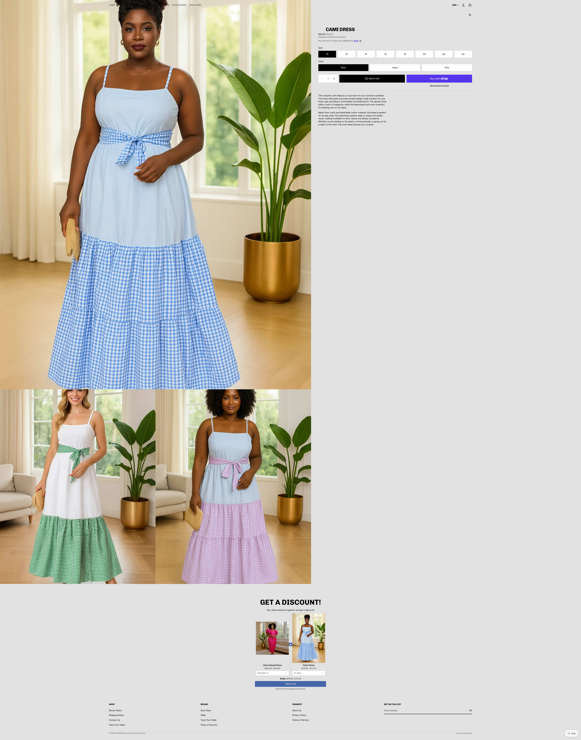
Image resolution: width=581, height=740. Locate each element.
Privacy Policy (299, 715)
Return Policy (115, 710)
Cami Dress (309, 665)
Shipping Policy (116, 715)
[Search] (470, 15)
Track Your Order (117, 724)
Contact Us (114, 720)
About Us (296, 710)
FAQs (203, 715)
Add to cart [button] (290, 683)
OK (470, 710)
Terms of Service (209, 724)
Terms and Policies (464, 733)
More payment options (439, 85)
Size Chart (206, 710)
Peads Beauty (121, 733)
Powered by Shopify (136, 733)
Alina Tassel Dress (272, 665)
